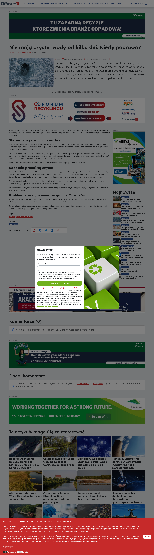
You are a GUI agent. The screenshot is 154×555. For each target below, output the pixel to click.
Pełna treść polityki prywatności (47, 306)
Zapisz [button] (147, 536)
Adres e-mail (41, 264)
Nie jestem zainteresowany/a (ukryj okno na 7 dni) (59, 288)
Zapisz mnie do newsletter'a (59, 283)
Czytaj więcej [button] (8, 547)
